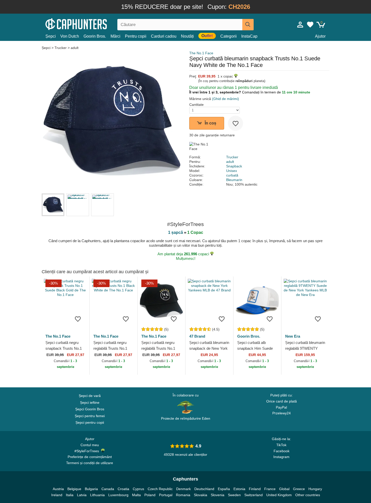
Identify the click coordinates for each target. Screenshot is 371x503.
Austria (58, 489)
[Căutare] (248, 24)
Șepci (50, 36)
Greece (299, 489)
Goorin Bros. (95, 36)
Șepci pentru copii (89, 422)
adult (74, 48)
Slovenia (217, 495)
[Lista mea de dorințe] (310, 24)
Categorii (228, 36)
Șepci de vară (90, 396)
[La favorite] (235, 123)
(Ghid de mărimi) (225, 99)
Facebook (281, 451)
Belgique (74, 489)
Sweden (234, 495)
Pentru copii (135, 36)
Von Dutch (69, 36)
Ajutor (320, 36)
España (224, 489)
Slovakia (200, 495)
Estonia (239, 489)
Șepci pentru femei (90, 416)
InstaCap (249, 36)
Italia (69, 495)
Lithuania (97, 495)
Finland (255, 489)
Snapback (234, 166)
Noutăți (187, 36)
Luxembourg (118, 495)
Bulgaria (91, 489)
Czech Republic (160, 489)
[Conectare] (300, 24)
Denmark (183, 489)
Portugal (165, 495)
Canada (107, 489)
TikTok (281, 445)
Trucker (61, 48)
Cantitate (196, 105)
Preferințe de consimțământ (90, 457)
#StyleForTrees (87, 451)
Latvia (82, 495)
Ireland (56, 495)
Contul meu (90, 445)
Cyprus (138, 489)
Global (284, 489)
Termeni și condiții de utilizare (89, 463)
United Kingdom (279, 495)
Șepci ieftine (89, 402)
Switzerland (253, 495)
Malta (136, 495)
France (270, 489)
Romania (183, 495)
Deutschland (204, 489)
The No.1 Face (201, 53)
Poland (149, 495)
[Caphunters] (89, 23)
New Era (292, 336)
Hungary (315, 489)
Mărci (115, 36)
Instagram (281, 457)
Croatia (123, 489)
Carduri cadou (163, 36)
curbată (232, 175)
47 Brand (197, 336)
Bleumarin (234, 180)
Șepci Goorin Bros (89, 409)
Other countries (307, 495)
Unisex (231, 171)
